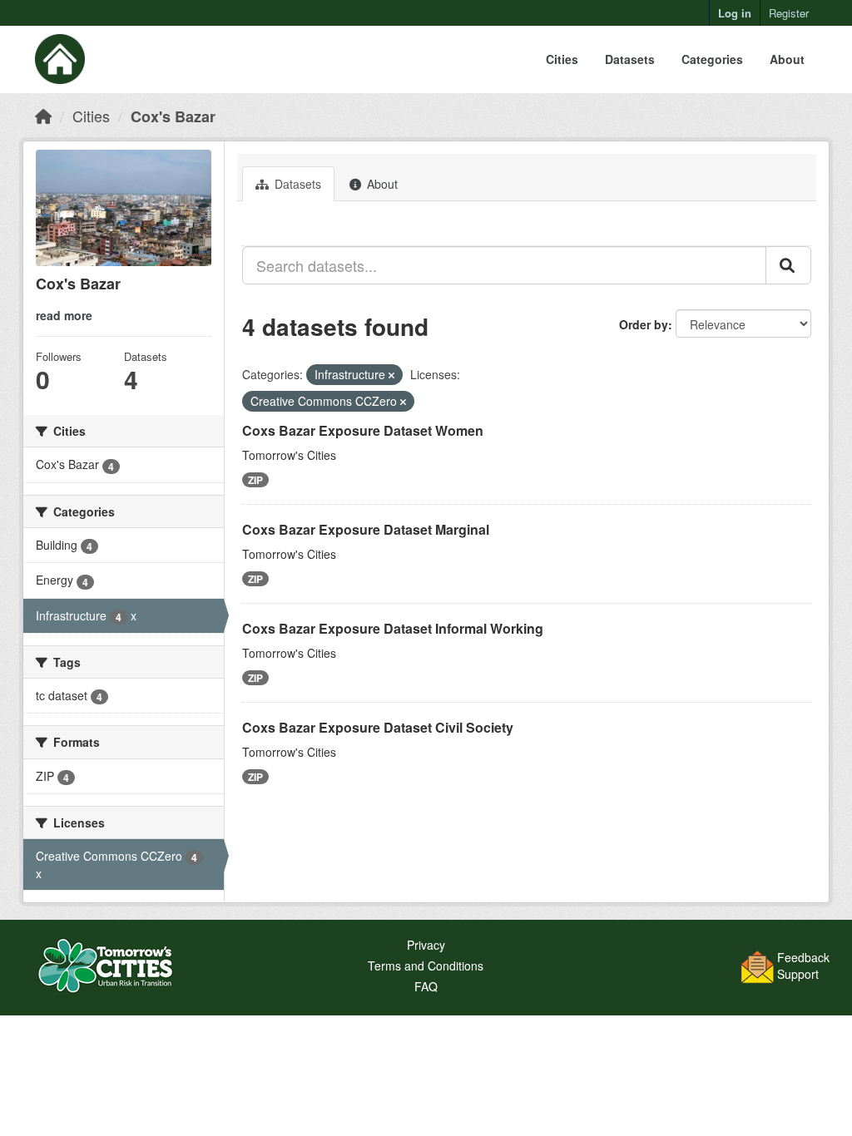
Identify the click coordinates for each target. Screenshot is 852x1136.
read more (64, 315)
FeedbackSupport (803, 965)
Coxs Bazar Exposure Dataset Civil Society (377, 727)
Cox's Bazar (173, 116)
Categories (712, 59)
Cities (562, 59)
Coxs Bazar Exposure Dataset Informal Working (392, 628)
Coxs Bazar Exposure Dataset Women (362, 430)
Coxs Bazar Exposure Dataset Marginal (365, 529)
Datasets (630, 59)
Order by (643, 324)
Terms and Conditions (425, 965)
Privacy (426, 944)
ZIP (255, 479)
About (787, 59)
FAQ (426, 986)
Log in (734, 13)
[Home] (43, 115)
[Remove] (391, 375)
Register (789, 13)
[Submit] (788, 265)
